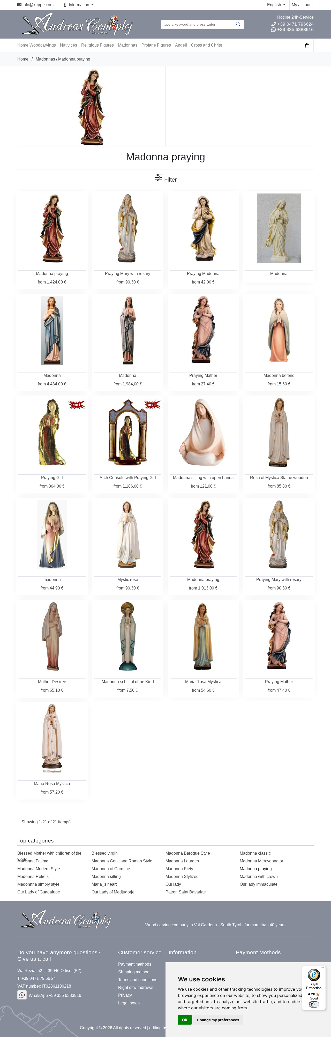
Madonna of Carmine (111, 869)
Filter (170, 179)
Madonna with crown (259, 876)
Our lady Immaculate (258, 884)
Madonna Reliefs (33, 876)
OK (184, 1020)
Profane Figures (156, 45)
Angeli (181, 45)
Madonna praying (74, 59)
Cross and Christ (206, 45)
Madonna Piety (179, 869)
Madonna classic (255, 853)
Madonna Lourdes (182, 861)
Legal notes (129, 1003)
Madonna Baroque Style (188, 853)
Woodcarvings (42, 45)
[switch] (314, 1004)
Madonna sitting (106, 876)
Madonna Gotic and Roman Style (122, 861)
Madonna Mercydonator (261, 861)
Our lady (173, 884)
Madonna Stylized (182, 876)
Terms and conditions (137, 980)
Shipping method (133, 972)
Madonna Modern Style (38, 869)
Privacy (125, 995)
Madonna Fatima (32, 861)
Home (22, 59)
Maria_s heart (104, 884)
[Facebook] (22, 994)
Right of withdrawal (135, 988)
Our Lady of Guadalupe (38, 892)
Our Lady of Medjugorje (113, 892)
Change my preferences (218, 1020)
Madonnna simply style (38, 884)
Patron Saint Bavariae (186, 892)
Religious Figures (97, 45)
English (274, 5)
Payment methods (134, 964)
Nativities (68, 45)
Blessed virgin (105, 853)
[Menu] (323, 969)
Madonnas (127, 45)
